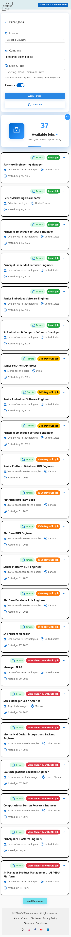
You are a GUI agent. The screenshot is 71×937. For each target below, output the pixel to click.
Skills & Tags (16, 66)
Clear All (37, 104)
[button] (35, 167)
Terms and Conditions (35, 923)
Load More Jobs (35, 901)
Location (14, 33)
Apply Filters (34, 96)
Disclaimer (36, 918)
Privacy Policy (50, 918)
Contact (25, 918)
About (17, 918)
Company (15, 50)
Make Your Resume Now (53, 4)
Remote (10, 85)
